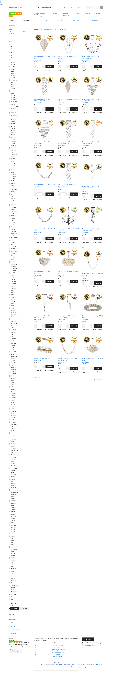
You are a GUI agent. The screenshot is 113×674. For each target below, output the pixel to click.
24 (99, 379)
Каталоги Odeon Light (85, 666)
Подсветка (95, 20)
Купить (49, 66)
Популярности (62, 29)
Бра (46, 20)
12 (96, 379)
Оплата (77, 13)
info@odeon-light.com (89, 645)
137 (39, 377)
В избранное (49, 70)
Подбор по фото (80, 666)
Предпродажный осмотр (49, 665)
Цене (55, 29)
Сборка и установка (74, 665)
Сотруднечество (93, 664)
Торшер (60, 20)
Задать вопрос (88, 639)
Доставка (87, 13)
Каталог (55, 13)
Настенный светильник (58, 651)
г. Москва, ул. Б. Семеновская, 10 (71, 7)
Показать (15, 608)
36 (102, 379)
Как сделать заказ (42, 666)
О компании (36, 665)
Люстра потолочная (58, 645)
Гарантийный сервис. (58, 665)
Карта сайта (100, 665)
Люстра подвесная (58, 644)
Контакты (98, 13)
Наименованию (48, 29)
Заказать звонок (55, 7)
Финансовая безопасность (66, 665)
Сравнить (39, 70)
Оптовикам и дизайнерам (65, 14)
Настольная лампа (77, 20)
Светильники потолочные (58, 660)
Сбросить (24, 608)
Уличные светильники (58, 652)
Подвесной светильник (58, 649)
